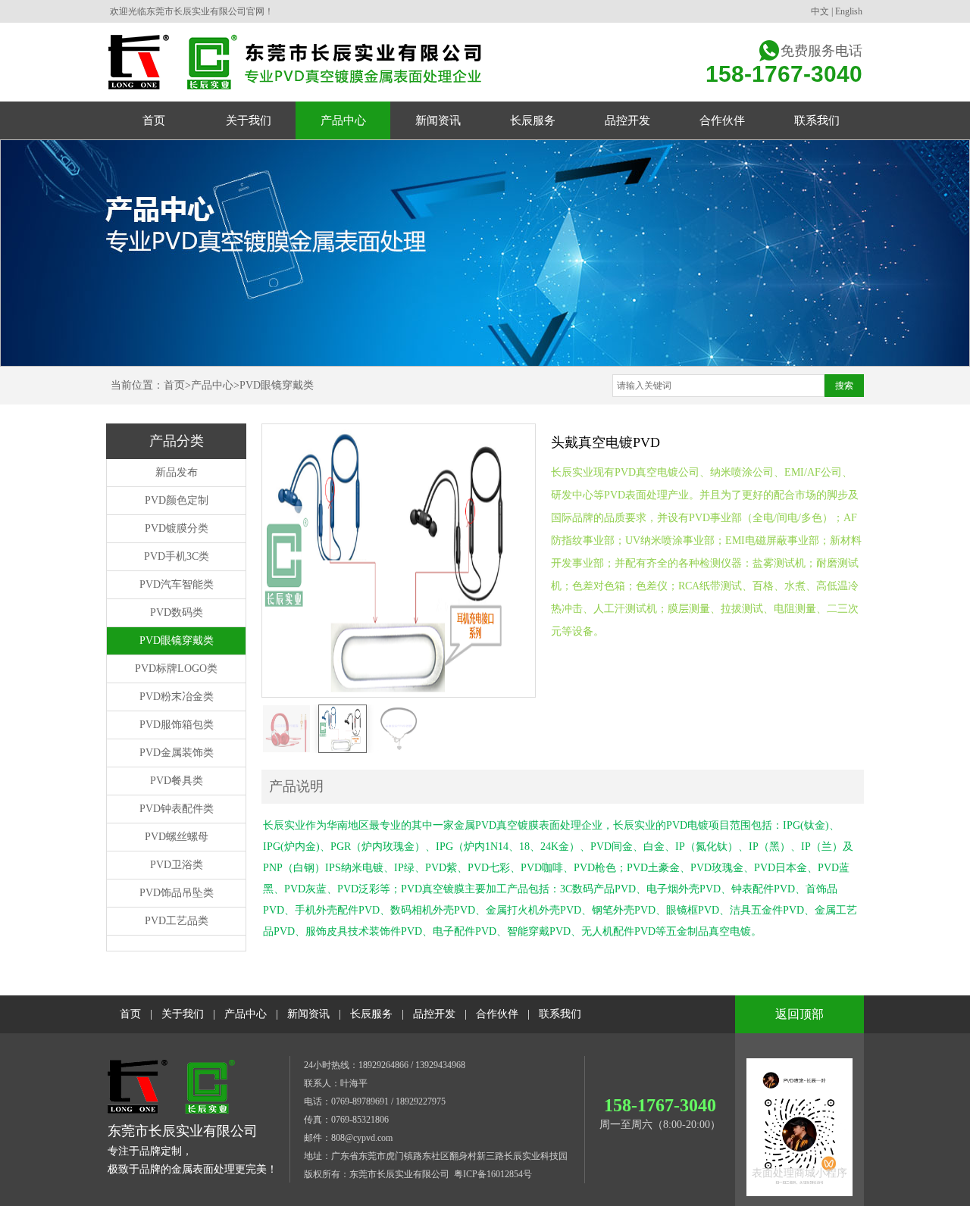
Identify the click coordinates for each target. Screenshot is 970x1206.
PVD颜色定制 (176, 500)
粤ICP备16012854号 (493, 1174)
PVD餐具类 (176, 780)
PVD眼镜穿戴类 (276, 385)
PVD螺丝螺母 (176, 836)
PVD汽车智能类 (176, 584)
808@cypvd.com (362, 1138)
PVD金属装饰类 (176, 752)
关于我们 (182, 1014)
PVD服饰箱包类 (176, 724)
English (848, 11)
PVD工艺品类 (176, 920)
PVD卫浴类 (176, 864)
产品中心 (212, 385)
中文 (820, 11)
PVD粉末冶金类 (176, 696)
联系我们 (560, 1014)
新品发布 (176, 472)
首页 (174, 385)
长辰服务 (371, 1014)
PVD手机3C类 (176, 556)
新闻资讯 (308, 1014)
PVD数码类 (176, 612)
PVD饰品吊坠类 (176, 892)
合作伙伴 (497, 1014)
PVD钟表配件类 (176, 808)
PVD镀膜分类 (176, 528)
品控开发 (434, 1014)
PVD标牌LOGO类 (176, 668)
